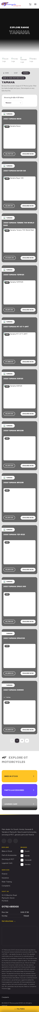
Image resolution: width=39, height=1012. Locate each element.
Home (7, 73)
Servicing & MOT (8, 859)
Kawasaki (28, 860)
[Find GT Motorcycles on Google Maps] (19, 936)
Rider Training (7, 882)
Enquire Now (28, 154)
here (9, 988)
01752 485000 (10, 906)
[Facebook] (4, 841)
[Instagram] (10, 841)
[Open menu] (35, 4)
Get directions (9, 921)
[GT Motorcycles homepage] (12, 822)
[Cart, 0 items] (30, 4)
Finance (4, 874)
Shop (16, 73)
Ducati (27, 851)
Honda (27, 856)
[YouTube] (15, 841)
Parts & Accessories (9, 855)
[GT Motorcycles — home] (11, 4)
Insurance (5, 878)
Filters (21, 1009)
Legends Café (7, 863)
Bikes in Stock (7, 851)
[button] (6, 60)
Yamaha (27, 864)
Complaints (6, 886)
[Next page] (27, 741)
